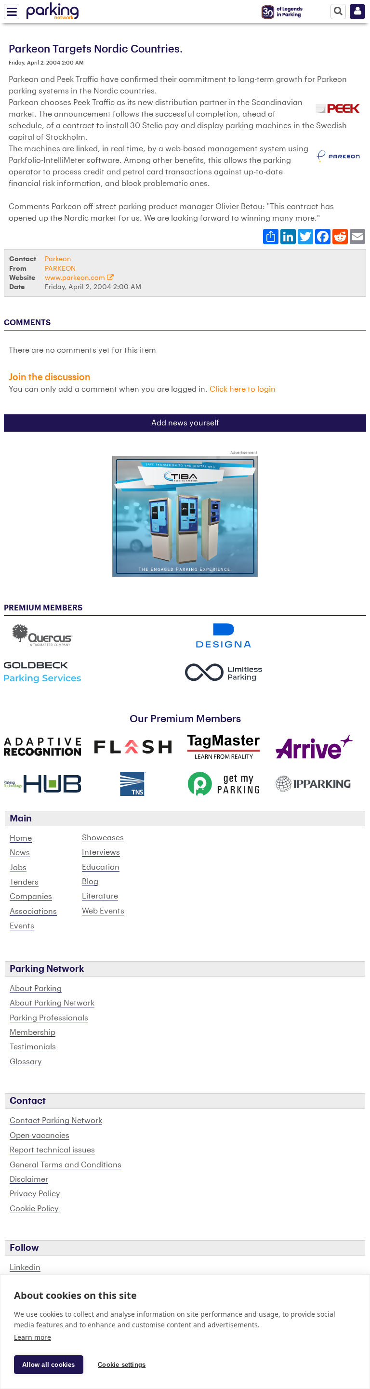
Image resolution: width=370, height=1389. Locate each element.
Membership (32, 1032)
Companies (31, 896)
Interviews (101, 852)
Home (21, 838)
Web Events (103, 911)
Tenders (24, 882)
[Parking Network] (52, 9)
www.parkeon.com (76, 278)
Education (100, 867)
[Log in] (357, 11)
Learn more (32, 1337)
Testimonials (33, 1047)
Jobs (18, 868)
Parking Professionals (49, 1018)
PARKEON (60, 268)
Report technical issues (52, 1150)
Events (22, 926)
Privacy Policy (35, 1194)
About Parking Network (52, 1003)
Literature (100, 896)
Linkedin (25, 1267)
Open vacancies (39, 1135)
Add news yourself (185, 423)
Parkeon (58, 259)
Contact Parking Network (56, 1120)
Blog (90, 882)
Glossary (26, 1062)
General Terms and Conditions (65, 1165)
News (20, 853)
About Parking (36, 988)
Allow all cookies (48, 1364)
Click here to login (243, 389)
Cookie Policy (34, 1209)
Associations (33, 911)
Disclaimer (29, 1179)
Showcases (103, 838)
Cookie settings (121, 1364)
